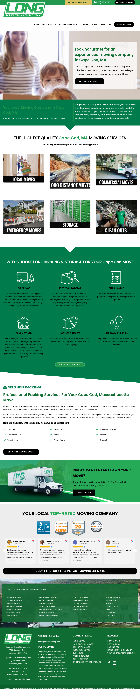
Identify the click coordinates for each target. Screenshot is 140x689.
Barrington (110, 615)
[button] (135, 550)
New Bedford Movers (15, 606)
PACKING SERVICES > (81, 656)
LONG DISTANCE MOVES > (83, 644)
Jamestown (111, 612)
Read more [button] (11, 560)
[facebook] (109, 663)
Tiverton (109, 603)
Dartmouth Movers (14, 600)
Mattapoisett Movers (48, 597)
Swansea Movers (80, 603)
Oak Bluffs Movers (80, 597)
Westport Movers (13, 597)
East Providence (113, 597)
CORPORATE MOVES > (82, 647)
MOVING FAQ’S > (114, 641)
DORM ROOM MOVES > (82, 659)
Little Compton (112, 606)
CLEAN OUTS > (79, 653)
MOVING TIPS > (113, 644)
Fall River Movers (13, 603)
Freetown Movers (13, 609)
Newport (110, 609)
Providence (111, 600)
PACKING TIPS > (114, 647)
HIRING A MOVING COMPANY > (120, 650)
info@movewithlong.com (50, 641)
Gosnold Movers (46, 603)
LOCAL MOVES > (79, 641)
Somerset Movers (80, 600)
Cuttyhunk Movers (47, 606)
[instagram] (114, 663)
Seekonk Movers (80, 609)
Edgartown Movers (47, 612)
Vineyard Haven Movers (49, 615)
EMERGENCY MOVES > (82, 650)
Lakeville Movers (13, 612)
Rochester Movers (80, 606)
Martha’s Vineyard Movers (50, 609)
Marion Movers (12, 615)
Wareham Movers (47, 600)
